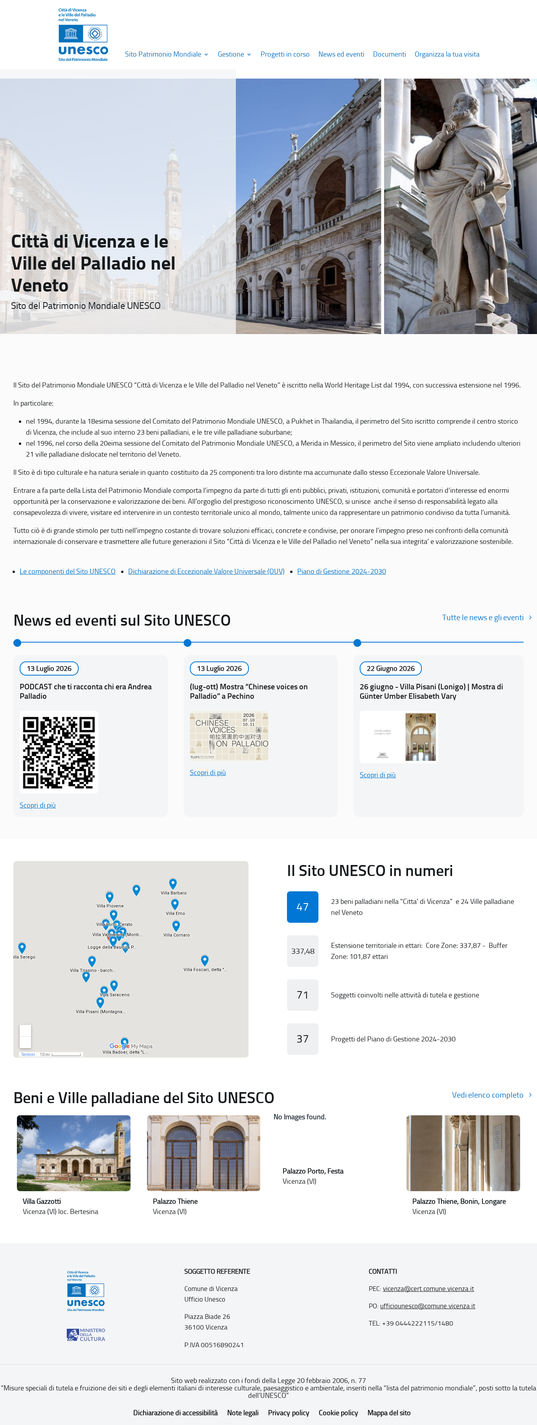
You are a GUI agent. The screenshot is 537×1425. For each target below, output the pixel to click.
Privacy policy (288, 1412)
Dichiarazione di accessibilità (175, 1412)
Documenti (389, 54)
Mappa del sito (389, 1412)
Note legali (243, 1412)
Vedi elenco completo (488, 1095)
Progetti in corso (285, 54)
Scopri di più (38, 805)
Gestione (231, 54)
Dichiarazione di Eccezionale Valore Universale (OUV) (206, 571)
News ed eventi (341, 54)
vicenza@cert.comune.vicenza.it (428, 1289)
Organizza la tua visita (447, 54)
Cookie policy (338, 1412)
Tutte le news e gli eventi (483, 617)
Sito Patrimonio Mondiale (163, 54)
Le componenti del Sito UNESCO (68, 571)
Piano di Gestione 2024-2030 (341, 571)
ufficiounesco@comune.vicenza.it (427, 1306)
